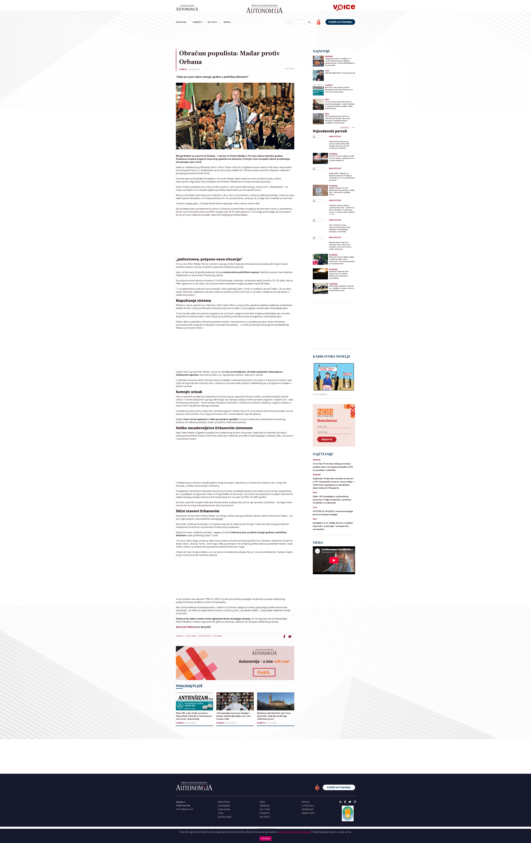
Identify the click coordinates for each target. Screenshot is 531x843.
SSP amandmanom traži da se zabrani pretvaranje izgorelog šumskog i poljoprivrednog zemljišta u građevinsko (337, 119)
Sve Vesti (212, 22)
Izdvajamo (224, 805)
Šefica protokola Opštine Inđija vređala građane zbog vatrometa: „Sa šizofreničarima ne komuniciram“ (342, 260)
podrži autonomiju (340, 22)
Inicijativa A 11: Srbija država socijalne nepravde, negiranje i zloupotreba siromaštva (333, 526)
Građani (329, 56)
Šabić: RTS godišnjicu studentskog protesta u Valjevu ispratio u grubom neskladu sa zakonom (332, 499)
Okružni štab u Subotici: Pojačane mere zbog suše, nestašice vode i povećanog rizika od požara (340, 245)
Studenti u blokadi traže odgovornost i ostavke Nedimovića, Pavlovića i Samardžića (339, 275)
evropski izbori (204, 636)
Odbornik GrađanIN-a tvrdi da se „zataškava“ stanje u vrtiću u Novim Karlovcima (341, 288)
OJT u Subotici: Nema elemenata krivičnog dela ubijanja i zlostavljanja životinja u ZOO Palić (339, 228)
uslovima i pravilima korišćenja (294, 831)
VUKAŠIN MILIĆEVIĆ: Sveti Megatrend (340, 73)
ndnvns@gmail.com (184, 809)
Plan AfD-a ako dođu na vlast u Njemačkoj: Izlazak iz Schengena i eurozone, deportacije (339, 89)
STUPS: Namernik (320, 394)
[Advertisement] (265, 37)
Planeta (183, 69)
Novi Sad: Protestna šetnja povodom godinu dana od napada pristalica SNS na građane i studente (333, 466)
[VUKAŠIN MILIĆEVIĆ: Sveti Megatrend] (318, 75)
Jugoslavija (224, 816)
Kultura (265, 809)
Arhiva (227, 22)
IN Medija (333, 154)
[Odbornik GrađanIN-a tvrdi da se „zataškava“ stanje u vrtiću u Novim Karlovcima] (320, 288)
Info (327, 99)
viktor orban (191, 636)
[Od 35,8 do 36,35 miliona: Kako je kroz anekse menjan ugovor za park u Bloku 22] (320, 158)
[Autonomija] (264, 9)
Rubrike (197, 22)
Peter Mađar (217, 636)
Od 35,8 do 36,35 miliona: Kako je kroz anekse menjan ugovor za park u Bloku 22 (341, 158)
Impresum (307, 809)
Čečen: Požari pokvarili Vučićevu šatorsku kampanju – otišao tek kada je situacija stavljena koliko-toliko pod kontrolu (340, 105)
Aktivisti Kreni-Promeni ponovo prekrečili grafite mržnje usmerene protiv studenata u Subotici (339, 145)
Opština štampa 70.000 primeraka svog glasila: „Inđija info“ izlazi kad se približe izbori (342, 191)
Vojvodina (224, 809)
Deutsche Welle (185, 626)
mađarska (179, 636)
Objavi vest (308, 813)
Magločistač (335, 136)
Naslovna (181, 22)
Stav (327, 71)
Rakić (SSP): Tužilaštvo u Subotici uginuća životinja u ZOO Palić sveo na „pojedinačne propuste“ (342, 176)
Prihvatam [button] (265, 838)
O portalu (308, 805)
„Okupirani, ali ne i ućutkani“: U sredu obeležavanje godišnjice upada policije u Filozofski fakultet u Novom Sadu (340, 62)
